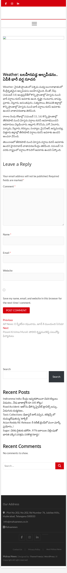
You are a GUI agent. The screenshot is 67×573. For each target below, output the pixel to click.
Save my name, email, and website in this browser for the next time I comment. (32, 300)
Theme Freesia (36, 556)
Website (8, 270)
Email (7, 252)
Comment (9, 186)
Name (7, 234)
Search (7, 369)
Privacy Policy (34, 549)
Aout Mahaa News (54, 549)
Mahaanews (11, 526)
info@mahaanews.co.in (15, 521)
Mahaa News (10, 556)
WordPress (49, 556)
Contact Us (17, 549)
